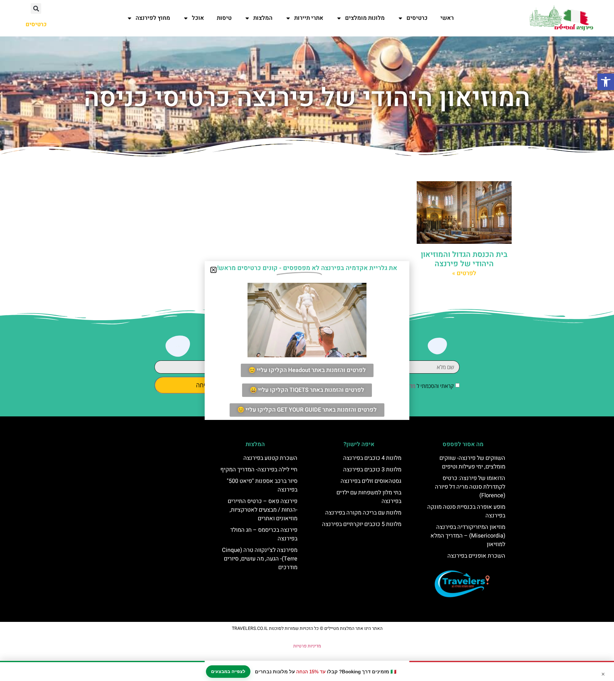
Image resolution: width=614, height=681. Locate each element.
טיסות (224, 18)
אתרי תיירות (308, 18)
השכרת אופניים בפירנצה (476, 556)
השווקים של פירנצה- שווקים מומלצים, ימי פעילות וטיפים (472, 462)
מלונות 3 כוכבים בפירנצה (372, 469)
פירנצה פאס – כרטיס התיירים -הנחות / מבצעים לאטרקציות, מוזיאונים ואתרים (262, 510)
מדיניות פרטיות (307, 646)
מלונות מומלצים (365, 18)
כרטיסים (417, 18)
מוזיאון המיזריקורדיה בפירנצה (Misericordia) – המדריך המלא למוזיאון (467, 536)
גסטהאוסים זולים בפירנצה (371, 481)
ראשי (447, 18)
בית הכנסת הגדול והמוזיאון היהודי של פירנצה (464, 259)
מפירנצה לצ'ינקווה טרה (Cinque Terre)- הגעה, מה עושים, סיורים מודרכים (259, 559)
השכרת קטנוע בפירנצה (270, 458)
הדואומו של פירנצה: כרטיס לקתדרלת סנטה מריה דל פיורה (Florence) (470, 487)
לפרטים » (464, 273)
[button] (605, 82)
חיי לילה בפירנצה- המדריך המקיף (258, 469)
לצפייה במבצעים (228, 671)
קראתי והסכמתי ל (417, 386)
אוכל (198, 18)
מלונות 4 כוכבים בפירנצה (372, 458)
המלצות (262, 18)
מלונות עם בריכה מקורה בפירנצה (363, 512)
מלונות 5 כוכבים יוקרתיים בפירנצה (361, 524)
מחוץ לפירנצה (153, 18)
